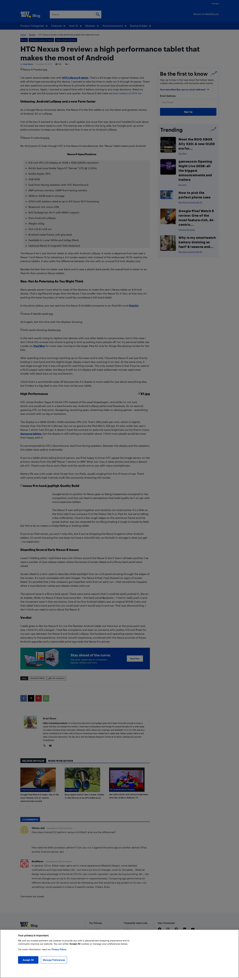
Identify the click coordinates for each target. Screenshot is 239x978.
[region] (119, 953)
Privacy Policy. (59, 949)
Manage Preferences (54, 959)
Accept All (28, 959)
